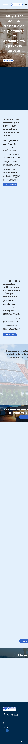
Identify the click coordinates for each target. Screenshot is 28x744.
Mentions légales (19, 741)
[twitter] (7, 727)
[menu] (26, 4)
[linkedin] (7, 731)
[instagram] (10, 727)
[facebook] (4, 727)
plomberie (6, 152)
